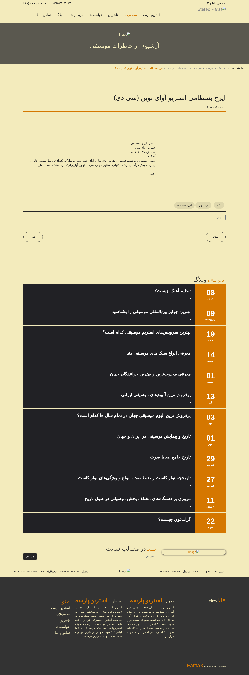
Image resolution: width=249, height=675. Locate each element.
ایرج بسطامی (184, 205)
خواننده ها (96, 15)
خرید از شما (76, 15)
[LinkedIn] (44, 117)
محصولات (130, 15)
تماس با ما (44, 15)
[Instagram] (202, 3)
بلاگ (59, 15)
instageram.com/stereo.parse (29, 571)
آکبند (219, 205)
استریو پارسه (151, 15)
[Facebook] (26, 117)
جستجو (30, 556)
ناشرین (113, 15)
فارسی (221, 3)
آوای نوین (203, 205)
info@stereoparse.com (35, 3)
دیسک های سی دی (216, 106)
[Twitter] (35, 117)
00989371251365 (62, 3)
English (211, 3)
